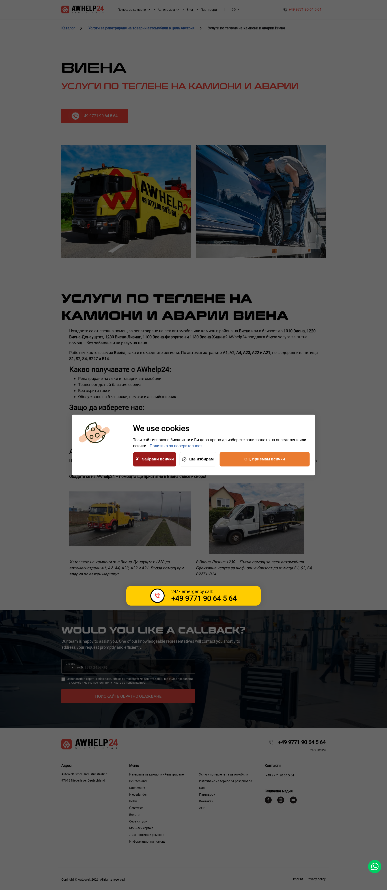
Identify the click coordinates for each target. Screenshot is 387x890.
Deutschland (138, 781)
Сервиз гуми (138, 821)
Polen (133, 801)
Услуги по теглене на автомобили (223, 774)
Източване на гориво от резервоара (225, 781)
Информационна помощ (147, 841)
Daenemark (137, 788)
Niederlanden (138, 794)
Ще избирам (201, 459)
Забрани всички (158, 459)
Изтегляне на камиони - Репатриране (156, 774)
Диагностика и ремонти (146, 835)
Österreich (136, 808)
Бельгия (135, 814)
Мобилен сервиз (141, 828)
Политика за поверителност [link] (176, 445)
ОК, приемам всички (264, 459)
